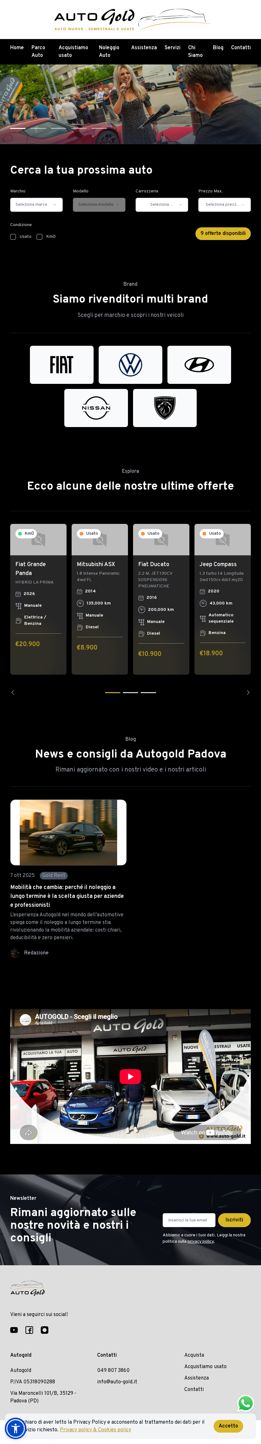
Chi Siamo (195, 52)
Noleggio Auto (109, 52)
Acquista (194, 1355)
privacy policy (200, 1241)
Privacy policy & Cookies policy (95, 1430)
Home (17, 48)
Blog (218, 48)
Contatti (241, 48)
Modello (80, 191)
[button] (15, 1428)
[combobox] (36, 205)
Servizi (172, 48)
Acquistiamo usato (73, 52)
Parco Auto (38, 52)
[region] (130, 609)
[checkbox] (13, 237)
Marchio (17, 191)
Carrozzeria (147, 191)
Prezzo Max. (210, 191)
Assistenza (144, 48)
